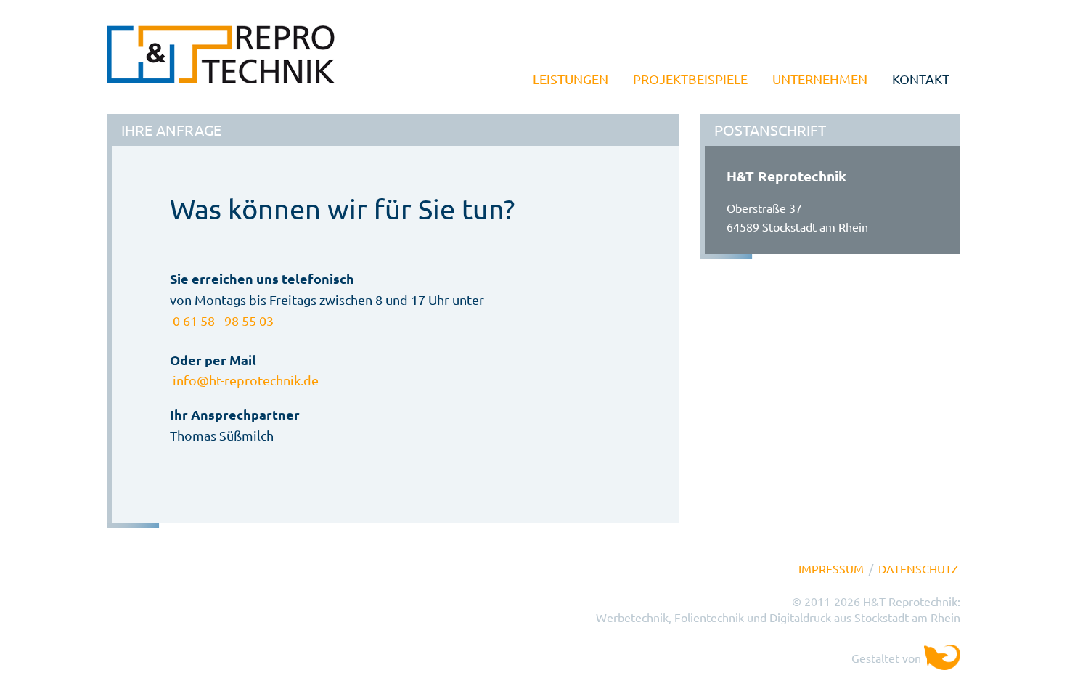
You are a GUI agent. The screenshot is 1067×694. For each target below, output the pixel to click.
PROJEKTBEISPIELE (690, 78)
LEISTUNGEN (570, 78)
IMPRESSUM (831, 568)
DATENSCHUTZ (918, 568)
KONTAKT (920, 78)
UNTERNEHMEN (819, 78)
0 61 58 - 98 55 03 (223, 320)
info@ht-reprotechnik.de (246, 380)
